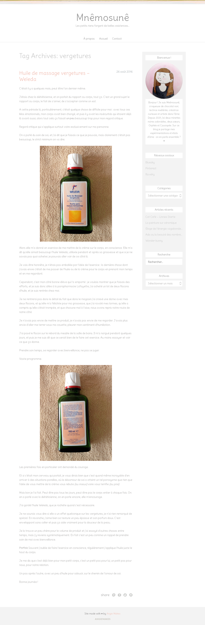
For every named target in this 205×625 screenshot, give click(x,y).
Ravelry (150, 174)
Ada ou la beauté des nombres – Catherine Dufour (164, 234)
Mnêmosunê (102, 17)
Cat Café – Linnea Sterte (160, 217)
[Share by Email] (131, 595)
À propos (89, 38)
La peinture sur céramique (161, 223)
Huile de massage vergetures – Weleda (54, 76)
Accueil (103, 38)
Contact (117, 38)
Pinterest (150, 168)
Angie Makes (113, 613)
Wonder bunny (154, 240)
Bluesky (150, 162)
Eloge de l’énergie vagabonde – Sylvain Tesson (164, 228)
